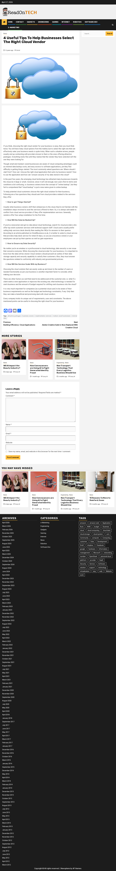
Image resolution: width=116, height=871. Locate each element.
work (82, 575)
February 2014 (7, 784)
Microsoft (96, 553)
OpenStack (93, 556)
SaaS (101, 560)
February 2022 (7, 645)
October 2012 (7, 840)
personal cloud (106, 556)
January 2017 (7, 746)
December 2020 (8, 690)
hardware (91, 549)
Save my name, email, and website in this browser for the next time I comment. (39, 451)
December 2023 (8, 578)
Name (9, 425)
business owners (28, 316)
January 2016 (7, 763)
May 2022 (5, 634)
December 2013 (8, 791)
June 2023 (6, 596)
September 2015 (8, 767)
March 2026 (6, 526)
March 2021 (6, 680)
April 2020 (6, 711)
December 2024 (8, 557)
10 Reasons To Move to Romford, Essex (100, 499)
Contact (20, 22)
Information (103, 549)
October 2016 (7, 756)
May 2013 (5, 816)
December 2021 (8, 652)
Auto (82, 527)
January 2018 (7, 718)
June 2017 (6, 729)
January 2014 (7, 788)
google (82, 549)
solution (83, 567)
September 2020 (8, 697)
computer (95, 538)
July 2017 (5, 725)
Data (92, 541)
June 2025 (6, 547)
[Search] (112, 25)
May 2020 (5, 708)
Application (107, 523)
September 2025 (8, 540)
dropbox (90, 545)
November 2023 (8, 582)
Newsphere (65, 868)
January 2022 (7, 648)
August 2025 (6, 543)
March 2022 (6, 641)
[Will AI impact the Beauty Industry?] (14, 349)
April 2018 (6, 715)
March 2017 (6, 739)
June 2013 (6, 812)
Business (106, 527)
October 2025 (7, 536)
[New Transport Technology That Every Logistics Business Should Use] (67, 349)
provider (93, 560)
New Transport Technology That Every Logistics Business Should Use (66, 369)
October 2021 (7, 659)
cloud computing (93, 530)
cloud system (98, 534)
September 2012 (8, 844)
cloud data (106, 530)
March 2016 (6, 760)
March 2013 (6, 823)
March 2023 (6, 603)
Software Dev (91, 22)
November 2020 (8, 694)
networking (108, 553)
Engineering (43, 22)
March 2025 (6, 554)
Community (84, 538)
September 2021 (8, 662)
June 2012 (6, 854)
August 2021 (6, 666)
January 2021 (7, 687)
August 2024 (6, 568)
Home (10, 22)
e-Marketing (13, 27)
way (94, 571)
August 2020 (6, 701)
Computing (106, 538)
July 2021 (5, 669)
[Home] (4, 22)
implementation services (43, 316)
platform (83, 560)
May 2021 (5, 673)
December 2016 (8, 749)
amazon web (94, 523)
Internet (66, 22)
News (5, 33)
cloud (82, 530)
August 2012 (6, 847)
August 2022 (6, 624)
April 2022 (6, 638)
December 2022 (8, 613)
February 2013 (7, 826)
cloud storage (85, 534)
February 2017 (7, 742)
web (100, 571)
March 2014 (6, 781)
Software (101, 564)
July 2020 (5, 704)
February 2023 (7, 606)
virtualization (84, 571)
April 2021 (6, 676)
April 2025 (6, 550)
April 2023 (6, 599)
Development (102, 541)
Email (8, 434)
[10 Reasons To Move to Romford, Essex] (101, 481)
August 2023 (6, 589)
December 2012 (8, 833)
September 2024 (8, 564)
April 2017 (6, 736)
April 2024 (6, 575)
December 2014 (8, 770)
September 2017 (8, 722)
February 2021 (7, 683)
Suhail (18, 50)
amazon (83, 523)
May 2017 (5, 732)
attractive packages (14, 316)
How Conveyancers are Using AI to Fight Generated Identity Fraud (39, 369)
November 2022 (8, 617)
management (85, 553)
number (83, 556)
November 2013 (8, 795)
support (92, 567)
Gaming (55, 22)
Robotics (77, 22)
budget (96, 527)
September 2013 (8, 802)
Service (92, 564)
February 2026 (7, 530)
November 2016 (8, 753)
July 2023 (5, 592)
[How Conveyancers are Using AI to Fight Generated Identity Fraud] (40, 349)
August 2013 (6, 805)
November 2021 (8, 655)
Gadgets (31, 22)
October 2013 (7, 798)
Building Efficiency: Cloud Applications (19, 323)
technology (102, 567)
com (108, 534)
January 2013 (7, 830)
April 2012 (6, 861)
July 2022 (5, 627)
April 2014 (6, 777)
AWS (89, 527)
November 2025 (8, 533)
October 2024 (7, 561)
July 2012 (5, 851)
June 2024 (6, 571)
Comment (10, 396)
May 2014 (5, 774)
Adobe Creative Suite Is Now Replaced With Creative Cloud (60, 325)
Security (83, 564)
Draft (82, 545)
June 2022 (6, 631)
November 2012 (8, 837)
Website (9, 443)
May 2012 (5, 858)
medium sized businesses (61, 316)
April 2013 (6, 819)
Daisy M (17, 372)
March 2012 (6, 865)
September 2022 (8, 620)
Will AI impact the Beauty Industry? (11, 367)
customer (83, 541)
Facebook (100, 545)
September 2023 (8, 585)
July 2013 (5, 809)
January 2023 (7, 610)
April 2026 (6, 523)
